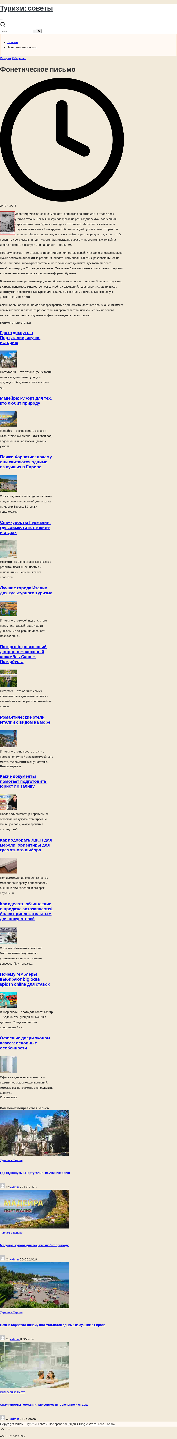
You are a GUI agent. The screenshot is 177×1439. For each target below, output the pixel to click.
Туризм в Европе (11, 1160)
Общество (19, 58)
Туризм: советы (26, 8)
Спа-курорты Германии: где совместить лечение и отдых (25, 527)
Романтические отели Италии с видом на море (25, 719)
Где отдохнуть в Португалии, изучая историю (20, 337)
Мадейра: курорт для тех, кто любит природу (26, 400)
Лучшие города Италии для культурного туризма (26, 590)
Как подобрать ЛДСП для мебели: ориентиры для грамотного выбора (26, 845)
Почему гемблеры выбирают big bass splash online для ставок (25, 979)
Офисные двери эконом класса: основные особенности (25, 1042)
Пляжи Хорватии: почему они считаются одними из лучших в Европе (26, 461)
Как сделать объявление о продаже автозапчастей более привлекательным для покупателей (26, 911)
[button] (34, 31)
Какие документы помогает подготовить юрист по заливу (23, 781)
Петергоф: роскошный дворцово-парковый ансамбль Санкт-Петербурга (23, 654)
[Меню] (1, 19)
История (5, 58)
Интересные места (12, 1392)
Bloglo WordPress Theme (97, 1424)
